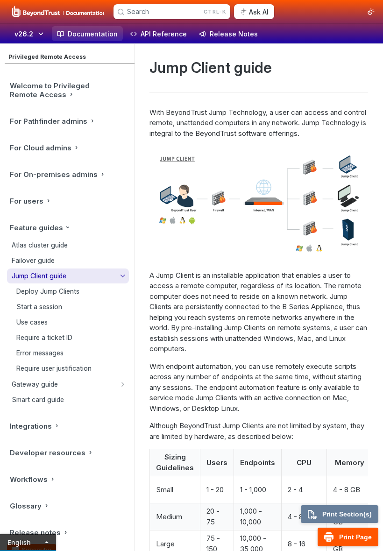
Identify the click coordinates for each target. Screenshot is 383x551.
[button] (258, 204)
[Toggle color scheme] (370, 11)
